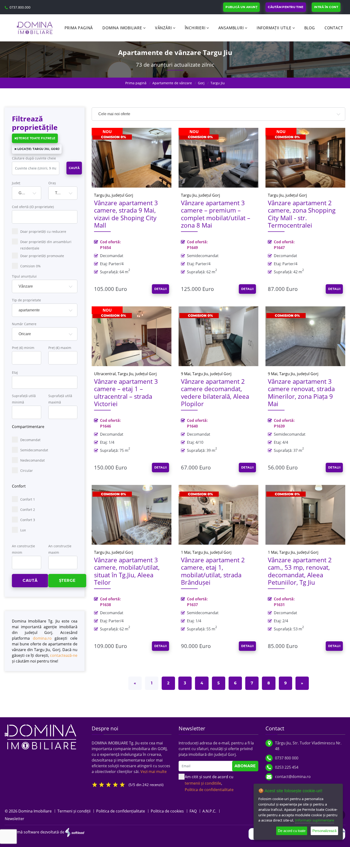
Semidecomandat (34, 450)
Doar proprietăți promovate (42, 256)
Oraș (52, 183)
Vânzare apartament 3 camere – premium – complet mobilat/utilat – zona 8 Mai (215, 214)
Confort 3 (27, 520)
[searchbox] (17, 381)
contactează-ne (63, 655)
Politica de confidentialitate (209, 789)
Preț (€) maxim (59, 347)
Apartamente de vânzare (172, 83)
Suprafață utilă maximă (60, 399)
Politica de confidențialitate (120, 811)
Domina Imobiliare (122, 27)
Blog (309, 27)
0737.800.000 (20, 7)
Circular (26, 470)
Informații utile (274, 27)
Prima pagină (79, 27)
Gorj (201, 83)
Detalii (160, 289)
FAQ (193, 811)
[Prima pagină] (40, 736)
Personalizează (324, 831)
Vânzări (163, 27)
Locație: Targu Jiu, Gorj (37, 149)
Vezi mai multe (153, 771)
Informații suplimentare (314, 820)
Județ (16, 183)
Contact (334, 27)
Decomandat (30, 440)
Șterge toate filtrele (35, 138)
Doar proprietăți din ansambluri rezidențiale (45, 244)
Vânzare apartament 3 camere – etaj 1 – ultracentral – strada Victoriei (126, 392)
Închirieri (195, 27)
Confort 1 (27, 499)
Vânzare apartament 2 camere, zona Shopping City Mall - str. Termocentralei (301, 214)
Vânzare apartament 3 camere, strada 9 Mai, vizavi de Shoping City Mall (126, 214)
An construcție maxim (59, 549)
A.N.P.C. (209, 811)
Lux (23, 530)
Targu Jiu (217, 83)
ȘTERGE (67, 580)
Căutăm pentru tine (286, 7)
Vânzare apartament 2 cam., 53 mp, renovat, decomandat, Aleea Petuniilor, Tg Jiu (300, 571)
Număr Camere (24, 324)
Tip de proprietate (26, 300)
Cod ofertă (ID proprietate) (33, 206)
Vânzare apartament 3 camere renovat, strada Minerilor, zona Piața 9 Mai (301, 392)
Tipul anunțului (24, 276)
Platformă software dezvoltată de (35, 832)
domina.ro (42, 638)
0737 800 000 (286, 758)
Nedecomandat (32, 460)
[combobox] (26, 193)
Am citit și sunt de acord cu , (209, 783)
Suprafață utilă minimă (24, 399)
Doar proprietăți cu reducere (43, 231)
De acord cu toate (291, 831)
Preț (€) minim (23, 347)
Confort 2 (27, 509)
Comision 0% (30, 266)
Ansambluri (231, 27)
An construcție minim (23, 549)
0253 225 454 (286, 767)
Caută (74, 168)
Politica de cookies (167, 811)
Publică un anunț (241, 7)
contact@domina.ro (293, 776)
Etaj (15, 372)
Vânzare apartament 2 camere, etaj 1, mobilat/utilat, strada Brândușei (213, 571)
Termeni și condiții (73, 811)
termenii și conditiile (203, 783)
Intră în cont (326, 7)
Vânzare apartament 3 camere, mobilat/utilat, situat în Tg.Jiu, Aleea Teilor (127, 571)
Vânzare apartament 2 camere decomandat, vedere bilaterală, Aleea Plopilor (215, 392)
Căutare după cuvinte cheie (34, 158)
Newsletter (14, 818)
